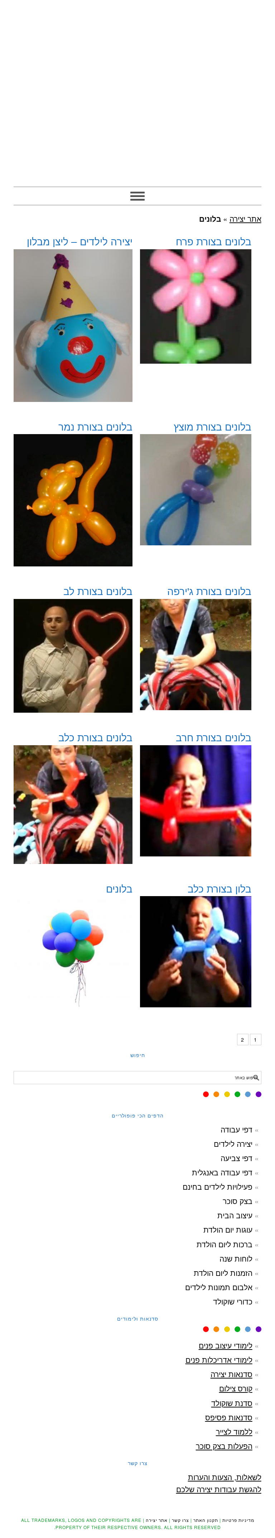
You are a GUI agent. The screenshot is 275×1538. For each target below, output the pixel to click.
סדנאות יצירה (231, 1374)
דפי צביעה (236, 1158)
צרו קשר (180, 1520)
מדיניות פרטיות (238, 1520)
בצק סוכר (237, 1200)
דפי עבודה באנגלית (222, 1172)
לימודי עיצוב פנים (225, 1345)
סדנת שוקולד (231, 1402)
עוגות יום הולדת (227, 1229)
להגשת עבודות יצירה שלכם (218, 1489)
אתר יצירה (137, 36)
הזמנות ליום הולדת (223, 1272)
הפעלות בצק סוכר (224, 1445)
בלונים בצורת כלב (95, 737)
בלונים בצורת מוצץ (212, 426)
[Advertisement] (137, 133)
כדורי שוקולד (232, 1301)
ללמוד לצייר (234, 1431)
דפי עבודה (236, 1129)
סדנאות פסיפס (228, 1417)
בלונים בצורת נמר (95, 426)
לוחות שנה (235, 1258)
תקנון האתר (205, 1520)
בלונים (119, 888)
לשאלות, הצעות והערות (224, 1476)
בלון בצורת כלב (219, 888)
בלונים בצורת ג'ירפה (209, 591)
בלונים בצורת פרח (213, 241)
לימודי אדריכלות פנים (218, 1359)
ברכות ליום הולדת (224, 1244)
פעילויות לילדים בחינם (217, 1186)
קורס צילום (235, 1388)
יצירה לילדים (233, 1143)
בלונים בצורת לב (97, 591)
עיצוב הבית (234, 1215)
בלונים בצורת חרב (213, 737)
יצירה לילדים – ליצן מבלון (79, 241)
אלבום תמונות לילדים (218, 1287)
